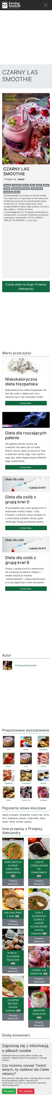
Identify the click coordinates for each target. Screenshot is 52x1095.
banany (7, 185)
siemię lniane (36, 189)
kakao (46, 185)
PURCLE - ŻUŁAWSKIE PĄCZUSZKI (13, 957)
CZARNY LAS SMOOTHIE (38, 972)
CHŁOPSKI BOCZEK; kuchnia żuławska (12, 1005)
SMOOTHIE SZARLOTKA (39, 1014)
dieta (32, 185)
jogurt (39, 185)
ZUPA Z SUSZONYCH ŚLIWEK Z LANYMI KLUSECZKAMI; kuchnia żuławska (39, 923)
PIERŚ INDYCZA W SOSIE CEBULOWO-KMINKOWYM (13, 869)
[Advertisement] (26, 38)
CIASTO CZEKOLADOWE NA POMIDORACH (39, 869)
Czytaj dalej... (26, 403)
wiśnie (16, 192)
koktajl (7, 189)
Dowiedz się (20, 1083)
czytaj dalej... (32, 220)
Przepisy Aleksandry (13, 882)
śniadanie (8, 192)
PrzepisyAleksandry (26, 665)
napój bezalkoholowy (20, 189)
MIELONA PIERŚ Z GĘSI (13, 914)
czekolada (16, 185)
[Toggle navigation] (46, 5)
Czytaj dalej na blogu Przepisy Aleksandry (26, 286)
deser (25, 185)
